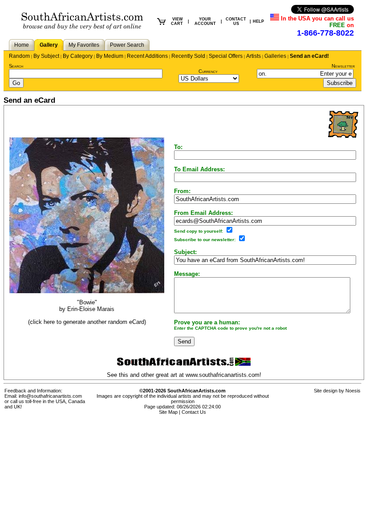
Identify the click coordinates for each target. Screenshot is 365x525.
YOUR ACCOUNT (205, 21)
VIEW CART (177, 21)
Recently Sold (188, 56)
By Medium (109, 56)
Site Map (168, 412)
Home (21, 45)
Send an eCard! (309, 56)
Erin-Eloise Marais (90, 309)
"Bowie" (87, 302)
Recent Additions (147, 56)
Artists (253, 56)
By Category (78, 56)
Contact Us (194, 412)
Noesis (353, 390)
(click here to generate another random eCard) (87, 322)
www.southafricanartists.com (223, 375)
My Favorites (84, 45)
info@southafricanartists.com (50, 396)
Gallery (49, 45)
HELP (258, 21)
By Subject (46, 56)
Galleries (275, 56)
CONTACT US (236, 21)
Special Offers (226, 56)
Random (19, 56)
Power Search (127, 45)
